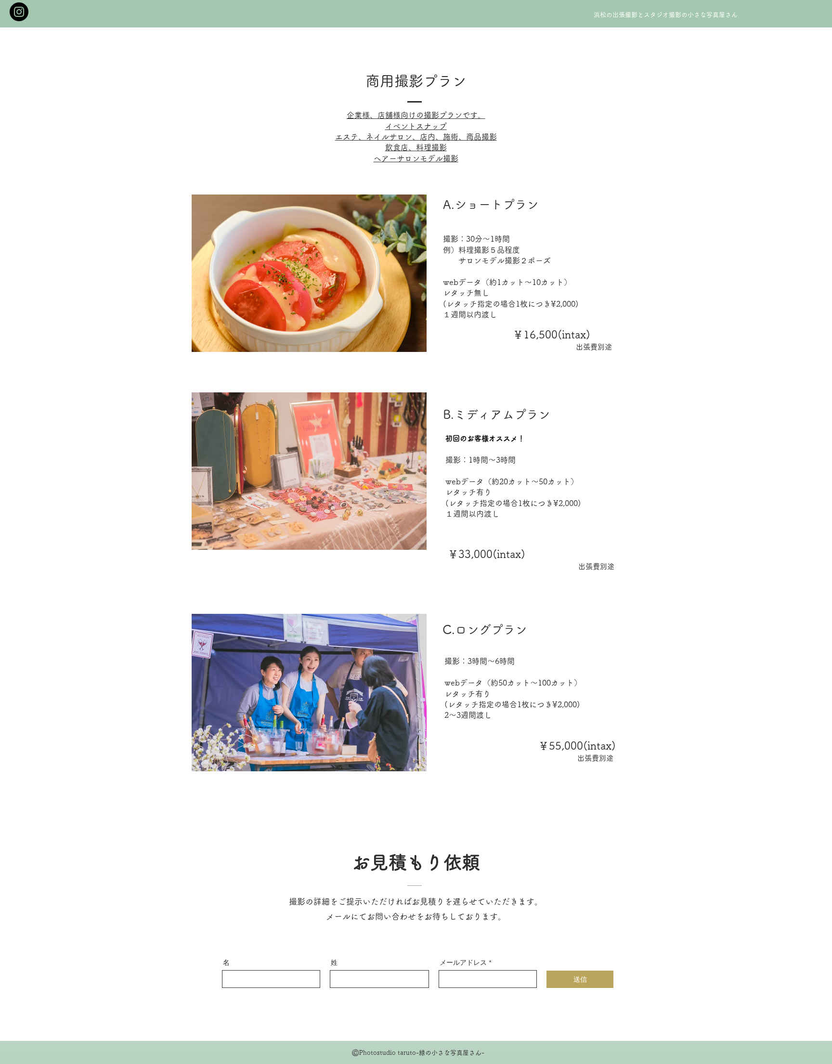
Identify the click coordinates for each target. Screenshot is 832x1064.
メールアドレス (463, 962)
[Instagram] (19, 11)
